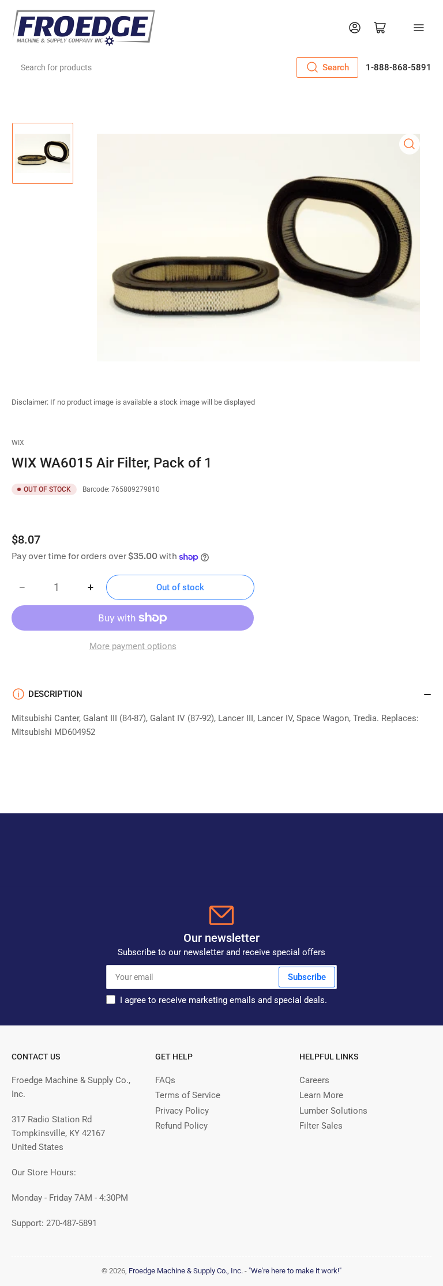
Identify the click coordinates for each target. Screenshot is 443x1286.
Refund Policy (181, 1126)
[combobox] (186, 67)
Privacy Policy (182, 1111)
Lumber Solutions (333, 1111)
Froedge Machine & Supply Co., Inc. (186, 1270)
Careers (314, 1080)
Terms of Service (187, 1095)
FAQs (165, 1080)
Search (335, 67)
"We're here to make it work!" (295, 1270)
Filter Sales (321, 1126)
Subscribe (307, 977)
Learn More (321, 1095)
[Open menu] (418, 27)
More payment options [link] (133, 646)
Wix (18, 443)
